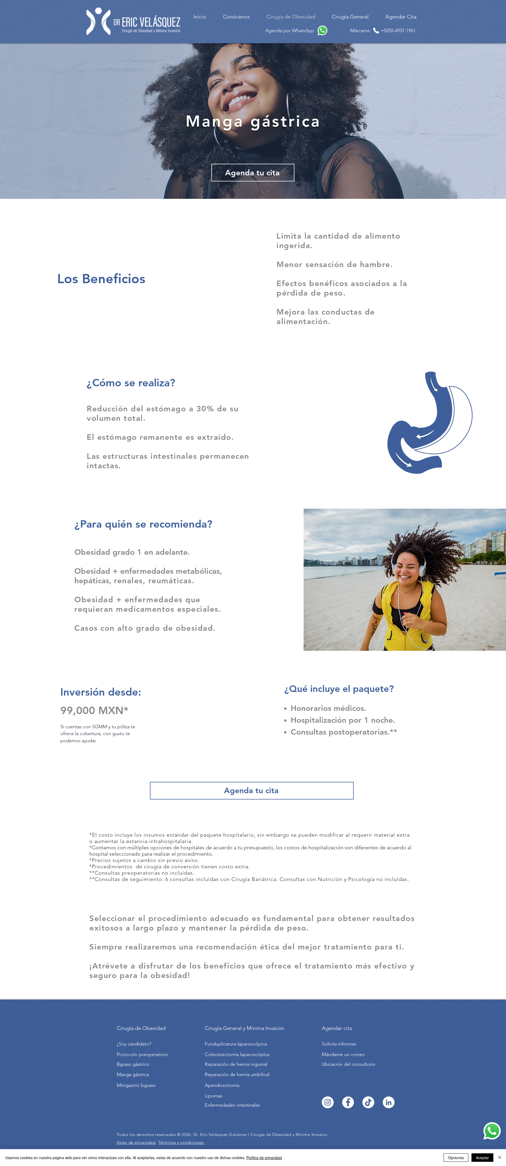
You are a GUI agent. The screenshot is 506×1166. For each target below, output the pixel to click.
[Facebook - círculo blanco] (348, 1102)
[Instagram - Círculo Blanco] (328, 1102)
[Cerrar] (500, 1157)
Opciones (456, 1157)
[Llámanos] (376, 30)
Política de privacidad (264, 1157)
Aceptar (482, 1157)
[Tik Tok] (368, 1102)
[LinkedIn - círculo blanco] (389, 1102)
